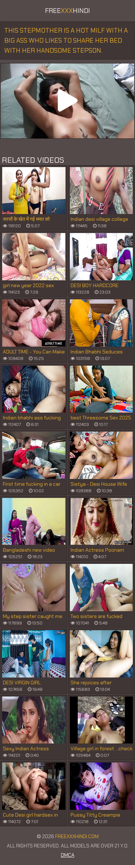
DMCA (68, 855)
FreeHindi (67, 10)
